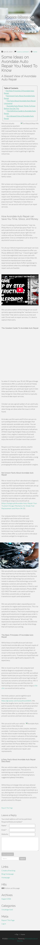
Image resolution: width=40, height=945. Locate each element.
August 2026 (6, 899)
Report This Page (7, 808)
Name (4, 825)
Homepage (5, 877)
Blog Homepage (7, 874)
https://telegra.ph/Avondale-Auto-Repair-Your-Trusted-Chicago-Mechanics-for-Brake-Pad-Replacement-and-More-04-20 (19, 505)
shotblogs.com (12, 938)
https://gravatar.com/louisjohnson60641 (16, 701)
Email (4, 830)
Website (4, 834)
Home (35, 52)
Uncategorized (7, 909)
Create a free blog (8, 870)
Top (17, 934)
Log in (3, 924)
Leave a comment (23, 52)
